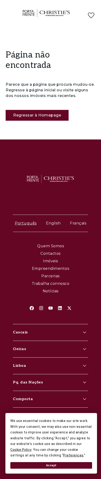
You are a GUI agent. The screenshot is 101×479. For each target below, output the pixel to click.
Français (78, 223)
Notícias (50, 291)
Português (26, 223)
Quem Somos (50, 246)
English (53, 223)
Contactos (50, 253)
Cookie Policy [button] (20, 450)
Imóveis (50, 261)
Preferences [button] (73, 455)
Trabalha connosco (51, 283)
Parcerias (50, 276)
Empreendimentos (50, 268)
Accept (51, 465)
